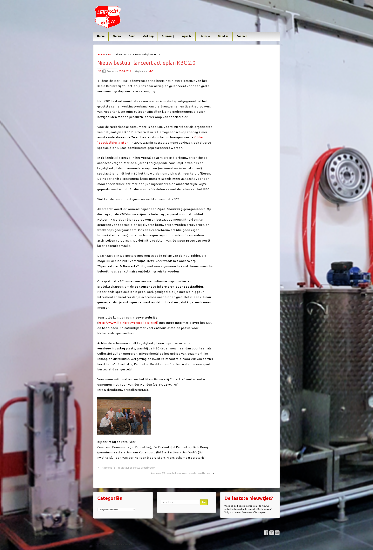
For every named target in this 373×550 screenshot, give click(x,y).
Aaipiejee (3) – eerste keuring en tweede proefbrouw (181, 473)
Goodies (223, 36)
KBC (110, 54)
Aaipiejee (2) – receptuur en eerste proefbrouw (128, 467)
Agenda (187, 36)
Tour (132, 36)
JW (99, 71)
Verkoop (148, 36)
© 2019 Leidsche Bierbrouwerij (116, 544)
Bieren (116, 36)
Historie (205, 36)
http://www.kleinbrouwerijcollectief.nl (127, 322)
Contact (241, 36)
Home (101, 36)
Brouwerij (168, 36)
